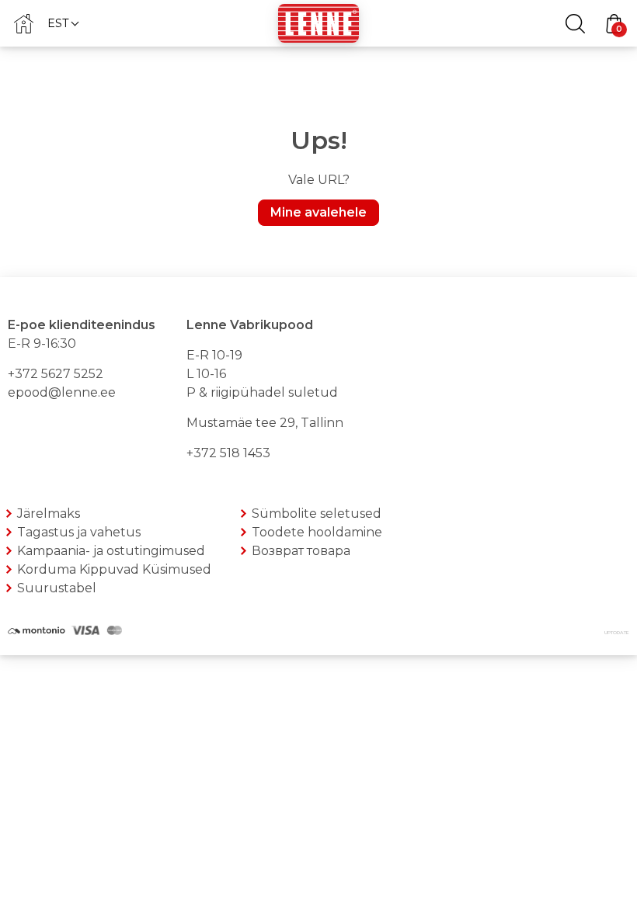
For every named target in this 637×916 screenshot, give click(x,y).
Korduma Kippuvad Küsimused (114, 569)
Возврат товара (301, 550)
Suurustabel (56, 588)
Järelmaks (48, 513)
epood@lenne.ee (62, 392)
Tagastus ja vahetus (79, 532)
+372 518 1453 (228, 453)
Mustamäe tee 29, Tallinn (264, 422)
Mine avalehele (318, 212)
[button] (62, 23)
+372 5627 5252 (55, 373)
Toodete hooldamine (317, 532)
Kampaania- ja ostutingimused (111, 550)
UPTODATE (616, 633)
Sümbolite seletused (316, 513)
